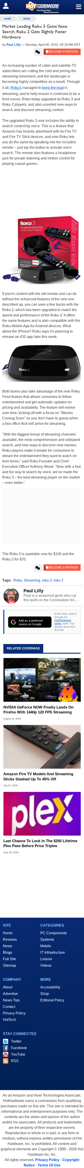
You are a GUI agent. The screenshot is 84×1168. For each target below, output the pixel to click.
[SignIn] (8, 5)
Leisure (46, 959)
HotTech (9, 1020)
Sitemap (9, 965)
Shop (44, 994)
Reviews (10, 939)
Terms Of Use (49, 1165)
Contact (9, 1007)
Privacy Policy (14, 1013)
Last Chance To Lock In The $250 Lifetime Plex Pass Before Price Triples (40, 843)
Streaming (32, 580)
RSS (15, 1061)
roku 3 (47, 580)
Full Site (9, 959)
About (7, 987)
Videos (46, 965)
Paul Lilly (33, 590)
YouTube (18, 1054)
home (7, 18)
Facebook (19, 1048)
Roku (17, 580)
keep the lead (53, 88)
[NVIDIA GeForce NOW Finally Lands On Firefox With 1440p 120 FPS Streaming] (42, 680)
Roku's (16, 88)
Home (8, 933)
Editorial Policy (52, 1000)
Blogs (7, 952)
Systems (47, 939)
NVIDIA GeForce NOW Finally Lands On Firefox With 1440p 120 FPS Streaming (38, 709)
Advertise (10, 994)
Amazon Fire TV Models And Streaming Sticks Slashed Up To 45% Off (38, 776)
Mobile (45, 946)
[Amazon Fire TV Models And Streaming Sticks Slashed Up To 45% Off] (42, 747)
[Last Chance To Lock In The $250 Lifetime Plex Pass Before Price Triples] (42, 813)
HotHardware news (62, 621)
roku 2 (58, 580)
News (26, 18)
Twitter (16, 1041)
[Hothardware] (42, 7)
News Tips (11, 1000)
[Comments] (38, 52)
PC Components (53, 933)
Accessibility (50, 987)
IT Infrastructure (52, 952)
